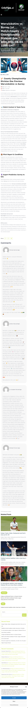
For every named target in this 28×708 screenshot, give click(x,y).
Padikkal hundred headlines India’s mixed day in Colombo (13, 559)
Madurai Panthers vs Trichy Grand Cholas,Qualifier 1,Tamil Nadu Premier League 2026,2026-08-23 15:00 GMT (12, 676)
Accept (14, 697)
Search (3, 612)
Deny (14, 701)
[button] (26, 686)
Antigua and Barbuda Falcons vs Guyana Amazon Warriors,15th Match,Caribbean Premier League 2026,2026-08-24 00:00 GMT (13, 636)
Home (2, 48)
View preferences (14, 705)
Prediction (6, 48)
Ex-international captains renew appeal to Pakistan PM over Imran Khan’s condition (12, 584)
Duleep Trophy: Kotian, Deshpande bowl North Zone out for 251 (13, 534)
